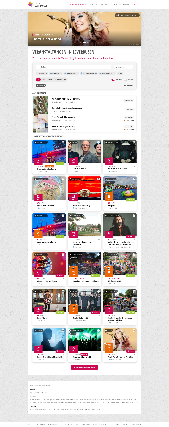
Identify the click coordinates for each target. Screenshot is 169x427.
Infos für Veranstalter (113, 424)
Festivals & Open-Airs (77, 330)
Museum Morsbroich (57, 102)
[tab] (81, 42)
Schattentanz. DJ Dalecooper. (118, 168)
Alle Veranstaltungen (34, 385)
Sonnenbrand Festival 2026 (82, 357)
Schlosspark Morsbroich (80, 320)
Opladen (72, 409)
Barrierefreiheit (68, 424)
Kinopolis (41, 359)
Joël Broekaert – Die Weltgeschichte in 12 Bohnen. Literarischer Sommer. (121, 243)
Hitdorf (50, 409)
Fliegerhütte (42, 208)
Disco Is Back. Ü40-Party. (45, 205)
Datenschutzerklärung (135, 424)
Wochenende (41, 392)
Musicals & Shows (77, 402)
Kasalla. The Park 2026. (80, 318)
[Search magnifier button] (140, 4)
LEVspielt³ (111, 205)
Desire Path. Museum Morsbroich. (66, 98)
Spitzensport (93, 400)
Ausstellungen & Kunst (69, 102)
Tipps (127, 402)
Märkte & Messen (76, 179)
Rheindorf (82, 409)
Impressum (124, 424)
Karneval (58, 400)
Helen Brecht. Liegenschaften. (64, 126)
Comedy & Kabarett (74, 400)
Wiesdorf (99, 409)
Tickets (132, 236)
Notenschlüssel (43, 320)
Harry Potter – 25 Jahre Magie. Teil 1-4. (50, 357)
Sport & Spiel (110, 182)
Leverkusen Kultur (85, 424)
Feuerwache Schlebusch (116, 323)
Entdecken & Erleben (78, 4)
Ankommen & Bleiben (121, 4)
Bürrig (46, 409)
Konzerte (74, 142)
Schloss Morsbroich (79, 247)
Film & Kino (39, 330)
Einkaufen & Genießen (99, 4)
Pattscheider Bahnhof (80, 208)
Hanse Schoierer (42, 318)
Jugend (74, 333)
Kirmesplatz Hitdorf (79, 284)
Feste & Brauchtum (77, 255)
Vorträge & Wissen (105, 402)
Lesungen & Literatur (113, 216)
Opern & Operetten (86, 402)
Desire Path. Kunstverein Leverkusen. (67, 108)
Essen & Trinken (108, 400)
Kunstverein (54, 111)
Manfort (67, 409)
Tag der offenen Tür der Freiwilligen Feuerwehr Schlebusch (120, 319)
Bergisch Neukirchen (39, 409)
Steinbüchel (93, 409)
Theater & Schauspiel (120, 402)
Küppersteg (55, 409)
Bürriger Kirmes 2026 (115, 281)
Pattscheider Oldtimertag (81, 205)
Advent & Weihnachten (35, 400)
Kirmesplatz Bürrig (114, 284)
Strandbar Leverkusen (44, 171)
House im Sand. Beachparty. (46, 169)
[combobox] (123, 67)
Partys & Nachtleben (42, 142)
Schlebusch (87, 409)
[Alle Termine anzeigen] (134, 166)
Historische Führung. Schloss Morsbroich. (82, 243)
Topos (76, 171)
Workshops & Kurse (133, 402)
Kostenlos (60, 163)
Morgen (35, 392)
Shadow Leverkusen (115, 171)
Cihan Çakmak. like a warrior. (64, 117)
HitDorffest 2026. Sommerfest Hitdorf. (86, 281)
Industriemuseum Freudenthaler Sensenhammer (122, 247)
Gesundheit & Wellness (45, 402)
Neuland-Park (113, 208)
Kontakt (77, 424)
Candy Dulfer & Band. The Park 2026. (120, 357)
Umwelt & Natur (100, 400)
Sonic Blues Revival (79, 168)
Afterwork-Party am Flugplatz (47, 281)
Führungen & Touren (77, 216)
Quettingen (76, 409)
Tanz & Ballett (86, 400)
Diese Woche (47, 392)
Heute (31, 392)
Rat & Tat (43, 400)
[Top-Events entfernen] (44, 85)
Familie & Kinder (111, 179)
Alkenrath (32, 409)
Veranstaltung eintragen (45, 385)
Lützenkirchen (61, 409)
